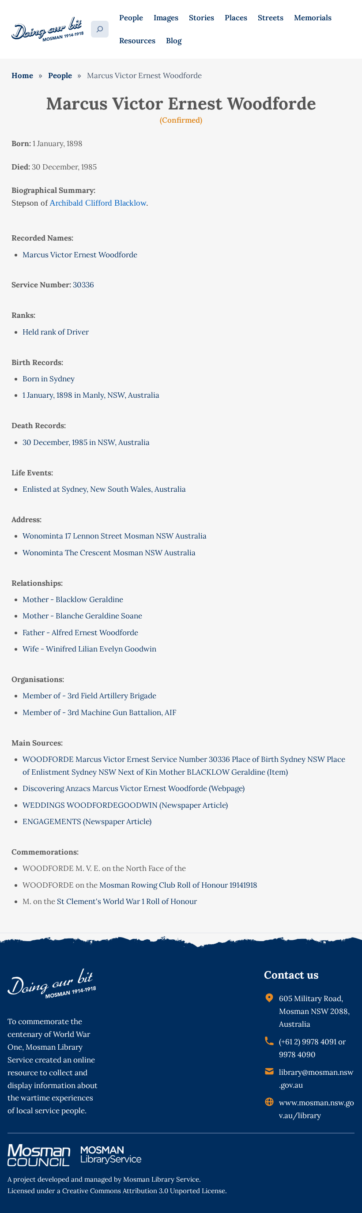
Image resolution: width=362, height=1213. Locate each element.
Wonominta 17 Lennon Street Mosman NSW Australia (115, 536)
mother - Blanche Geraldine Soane (82, 616)
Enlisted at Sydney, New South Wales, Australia (104, 489)
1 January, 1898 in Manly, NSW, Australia (91, 395)
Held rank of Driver (56, 332)
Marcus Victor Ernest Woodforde (80, 255)
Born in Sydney (49, 379)
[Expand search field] (100, 29)
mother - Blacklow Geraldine (73, 599)
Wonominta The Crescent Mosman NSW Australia (109, 553)
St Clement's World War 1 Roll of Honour (127, 901)
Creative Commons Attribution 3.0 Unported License (143, 1191)
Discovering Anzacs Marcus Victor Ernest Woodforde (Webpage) (134, 788)
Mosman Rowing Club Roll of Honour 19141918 (178, 885)
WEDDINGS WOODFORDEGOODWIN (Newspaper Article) (125, 805)
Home (22, 75)
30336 (83, 285)
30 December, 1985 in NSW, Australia (86, 442)
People (60, 75)
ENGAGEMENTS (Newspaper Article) (87, 821)
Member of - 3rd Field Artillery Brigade (89, 696)
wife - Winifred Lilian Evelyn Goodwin (89, 649)
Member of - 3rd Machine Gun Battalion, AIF (99, 712)
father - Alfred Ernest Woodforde (80, 632)
